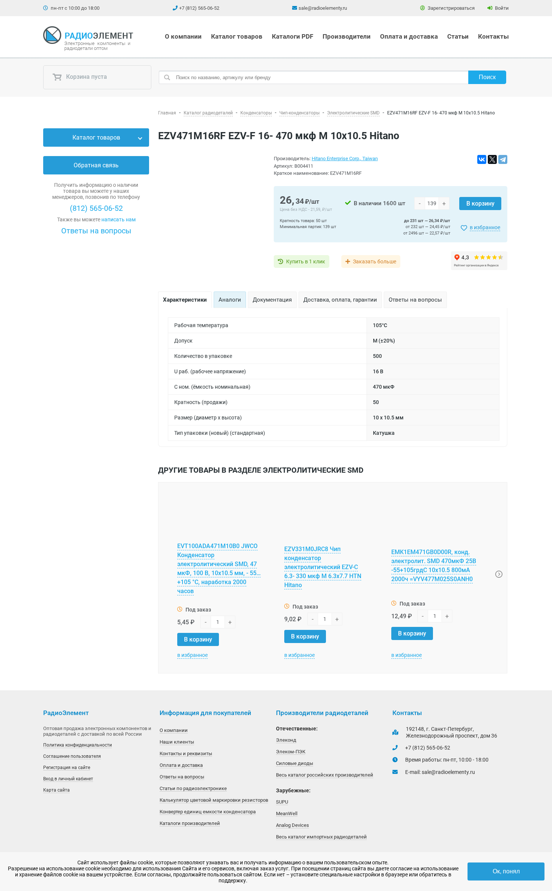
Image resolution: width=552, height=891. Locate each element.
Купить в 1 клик (305, 261)
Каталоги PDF (292, 36)
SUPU (282, 802)
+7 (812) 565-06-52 (199, 8)
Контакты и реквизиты (186, 753)
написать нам (118, 219)
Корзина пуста (86, 77)
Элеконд (286, 740)
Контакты (493, 36)
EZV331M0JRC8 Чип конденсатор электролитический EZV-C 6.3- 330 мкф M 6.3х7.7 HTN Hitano (322, 567)
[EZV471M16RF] (211, 213)
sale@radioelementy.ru (323, 8)
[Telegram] (502, 159)
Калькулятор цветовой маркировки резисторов (214, 800)
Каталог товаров (236, 36)
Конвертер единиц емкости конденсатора (208, 811)
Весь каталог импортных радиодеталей (321, 837)
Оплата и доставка (409, 36)
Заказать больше (374, 261)
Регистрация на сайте (66, 767)
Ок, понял (506, 871)
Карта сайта (56, 790)
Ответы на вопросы (96, 230)
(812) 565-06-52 (96, 208)
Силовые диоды (294, 763)
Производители (347, 36)
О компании (183, 36)
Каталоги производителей (190, 823)
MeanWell (286, 813)
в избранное (485, 227)
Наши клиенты (177, 742)
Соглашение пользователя (72, 756)
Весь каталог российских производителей (324, 775)
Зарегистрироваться (451, 8)
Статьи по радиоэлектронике (193, 788)
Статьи (458, 36)
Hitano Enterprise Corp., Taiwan (345, 158)
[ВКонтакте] (481, 159)
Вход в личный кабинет (68, 778)
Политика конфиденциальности (77, 745)
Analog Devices (292, 825)
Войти (501, 8)
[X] (492, 159)
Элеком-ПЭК (290, 751)
